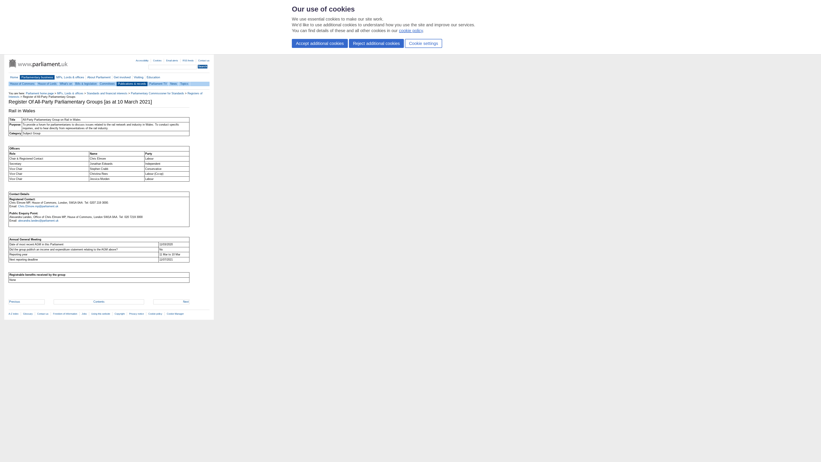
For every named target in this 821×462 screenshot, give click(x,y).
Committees (107, 83)
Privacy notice (136, 313)
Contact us (204, 60)
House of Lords (47, 83)
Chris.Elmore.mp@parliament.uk (38, 206)
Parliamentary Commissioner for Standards (157, 93)
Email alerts (172, 60)
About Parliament (99, 77)
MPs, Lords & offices (70, 77)
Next (186, 301)
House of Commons (22, 83)
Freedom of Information (65, 313)
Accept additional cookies (320, 43)
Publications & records (132, 83)
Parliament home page (40, 93)
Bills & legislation (86, 83)
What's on (66, 83)
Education (153, 77)
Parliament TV (158, 83)
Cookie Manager (175, 313)
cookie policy (411, 30)
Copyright (120, 313)
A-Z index (14, 313)
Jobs (84, 313)
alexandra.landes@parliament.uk (38, 220)
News (173, 83)
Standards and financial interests (107, 93)
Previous (14, 301)
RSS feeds (188, 60)
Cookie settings (423, 43)
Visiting (138, 77)
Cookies (157, 60)
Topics (184, 83)
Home (14, 77)
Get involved (122, 77)
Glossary (28, 313)
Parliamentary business (37, 77)
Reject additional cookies (376, 43)
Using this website (100, 313)
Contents (99, 301)
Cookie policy (155, 313)
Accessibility (142, 60)
